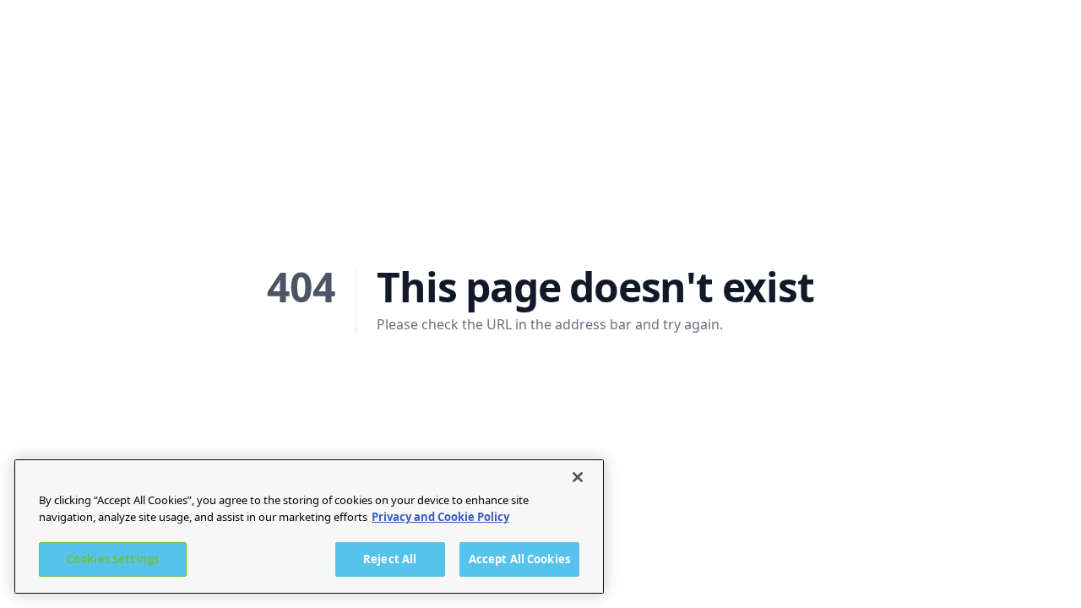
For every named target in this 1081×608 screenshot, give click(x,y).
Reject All (389, 559)
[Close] (577, 477)
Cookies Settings (113, 559)
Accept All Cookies (519, 559)
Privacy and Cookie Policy (440, 516)
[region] (309, 526)
